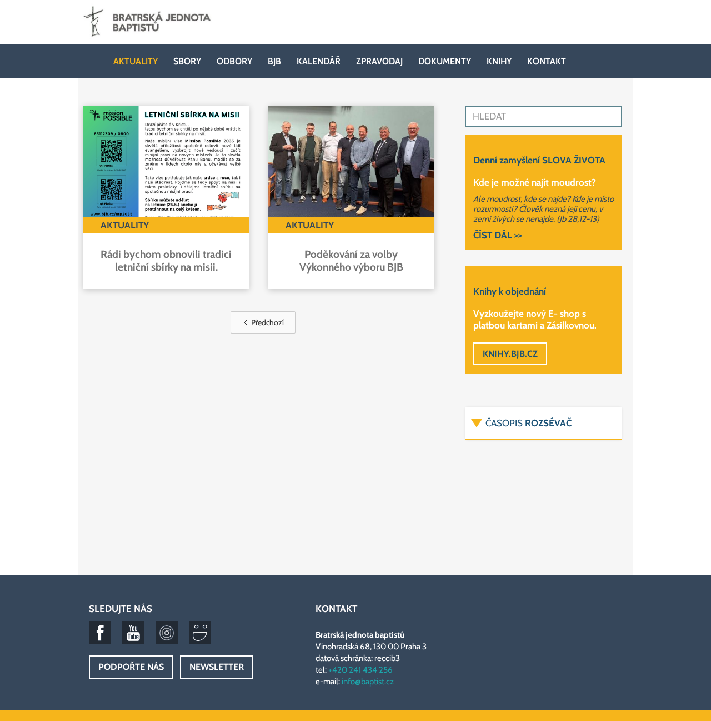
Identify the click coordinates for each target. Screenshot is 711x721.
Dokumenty (444, 61)
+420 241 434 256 (360, 670)
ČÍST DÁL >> (497, 235)
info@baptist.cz (368, 682)
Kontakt (546, 61)
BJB (274, 61)
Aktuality (135, 61)
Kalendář (319, 61)
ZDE (567, 498)
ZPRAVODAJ (379, 61)
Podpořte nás (131, 667)
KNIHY (499, 61)
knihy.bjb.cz (510, 354)
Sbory (187, 61)
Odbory (234, 61)
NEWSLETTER (216, 667)
